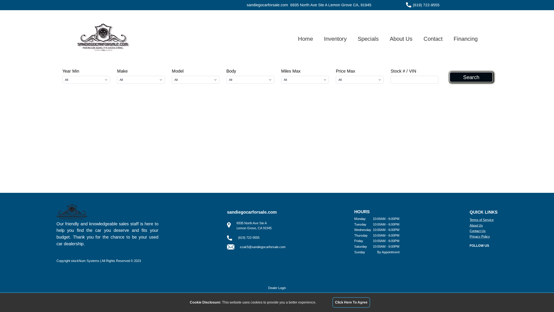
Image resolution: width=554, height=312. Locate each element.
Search (471, 77)
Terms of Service (482, 220)
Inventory (335, 39)
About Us (401, 39)
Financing (466, 39)
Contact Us (478, 231)
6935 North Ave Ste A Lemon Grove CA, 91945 (330, 5)
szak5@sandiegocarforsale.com (263, 247)
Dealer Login (277, 288)
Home (305, 39)
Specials (368, 39)
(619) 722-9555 (426, 5)
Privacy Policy (480, 236)
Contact (433, 39)
